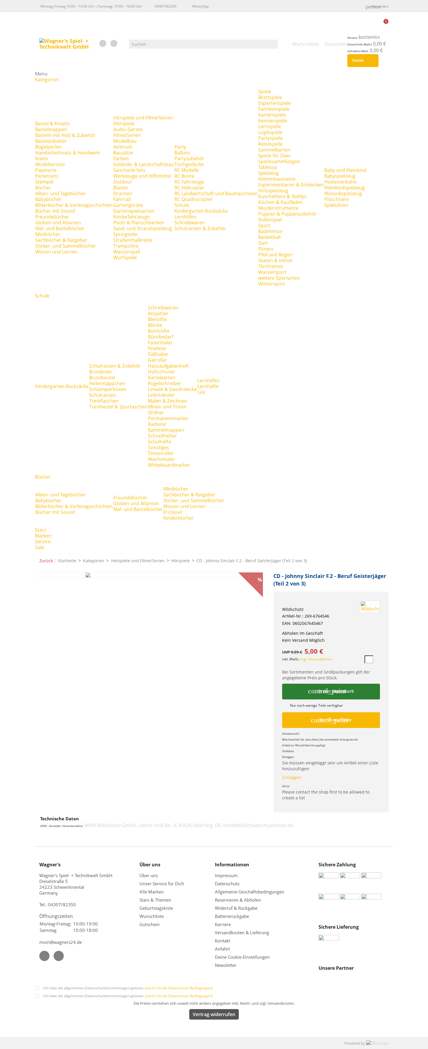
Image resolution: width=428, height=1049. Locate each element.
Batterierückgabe (232, 916)
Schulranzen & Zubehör (200, 228)
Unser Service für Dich (161, 883)
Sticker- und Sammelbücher (65, 246)
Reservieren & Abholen (238, 900)
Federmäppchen (107, 383)
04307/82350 (165, 6)
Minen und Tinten (167, 406)
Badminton (270, 231)
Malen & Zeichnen (167, 401)
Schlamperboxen (107, 389)
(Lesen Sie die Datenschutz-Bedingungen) (179, 987)
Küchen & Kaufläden (280, 202)
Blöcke (155, 325)
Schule (181, 205)
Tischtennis (270, 266)
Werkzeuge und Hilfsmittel (142, 176)
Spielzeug (268, 173)
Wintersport (271, 284)
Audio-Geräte (128, 129)
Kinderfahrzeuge (131, 217)
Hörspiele (124, 123)
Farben (121, 158)
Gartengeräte (128, 205)
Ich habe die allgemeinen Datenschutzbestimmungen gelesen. (128, 987)
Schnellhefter (162, 436)
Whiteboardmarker (169, 465)
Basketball (269, 237)
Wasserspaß (126, 251)
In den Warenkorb (331, 691)
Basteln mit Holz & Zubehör (65, 135)
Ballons (182, 152)
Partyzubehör (189, 158)
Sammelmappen (166, 430)
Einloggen (291, 777)
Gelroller (157, 360)
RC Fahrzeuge (189, 182)
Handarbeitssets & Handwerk (67, 152)
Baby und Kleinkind (345, 170)
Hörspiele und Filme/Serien (143, 117)
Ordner (156, 412)
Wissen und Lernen (56, 251)
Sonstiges (158, 447)
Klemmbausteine (277, 179)
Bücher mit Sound (55, 211)
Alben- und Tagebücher (60, 193)
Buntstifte (158, 331)
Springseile (125, 234)
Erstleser (173, 512)
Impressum (226, 875)
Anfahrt (222, 949)
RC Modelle (186, 170)
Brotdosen (100, 372)
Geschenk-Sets (129, 170)
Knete (41, 158)
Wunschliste (151, 916)
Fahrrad (122, 199)
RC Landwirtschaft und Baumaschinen (216, 193)
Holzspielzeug (273, 190)
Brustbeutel (102, 377)
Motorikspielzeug (343, 193)
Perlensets (47, 176)
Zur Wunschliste (331, 720)
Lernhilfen (185, 217)
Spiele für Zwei (274, 155)
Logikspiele (270, 132)
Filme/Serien (127, 135)
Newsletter (225, 965)
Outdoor (122, 182)
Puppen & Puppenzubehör (287, 214)
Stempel (44, 182)
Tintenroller (161, 453)
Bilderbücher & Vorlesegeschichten (74, 205)
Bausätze (123, 152)
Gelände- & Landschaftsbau (143, 164)
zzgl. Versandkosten (316, 659)
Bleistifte (157, 319)
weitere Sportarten (279, 278)
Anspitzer (158, 313)
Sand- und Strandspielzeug (142, 228)
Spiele (264, 91)
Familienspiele (273, 109)
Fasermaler (160, 342)
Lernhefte (208, 386)
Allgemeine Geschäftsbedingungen (249, 892)
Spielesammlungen (279, 161)
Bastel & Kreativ (52, 123)
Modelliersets (50, 164)
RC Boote (184, 176)
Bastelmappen (51, 129)
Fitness (266, 249)
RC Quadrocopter (193, 199)
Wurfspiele (125, 257)
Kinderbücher (178, 518)
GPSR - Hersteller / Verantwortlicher (61, 826)
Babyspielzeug (340, 176)
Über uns (149, 875)
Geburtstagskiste (156, 908)
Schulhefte (159, 441)
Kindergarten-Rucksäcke (201, 211)
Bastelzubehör (51, 141)
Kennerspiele (272, 120)
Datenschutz (227, 883)
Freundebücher (52, 217)
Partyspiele (270, 138)
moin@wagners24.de (60, 942)
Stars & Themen (155, 900)
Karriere (223, 924)
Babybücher (48, 199)
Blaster (121, 187)
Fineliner (157, 348)
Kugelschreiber (164, 383)
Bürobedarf (160, 337)
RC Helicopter (189, 187)
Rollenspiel (270, 219)
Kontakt (222, 941)
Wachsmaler (161, 459)
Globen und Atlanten (58, 222)
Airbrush (122, 147)
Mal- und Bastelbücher (60, 228)
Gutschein (149, 924)
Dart (263, 243)
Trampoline (125, 246)
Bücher (43, 187)
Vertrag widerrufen (214, 1014)
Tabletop (267, 167)
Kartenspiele (272, 115)
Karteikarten (161, 377)
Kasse (361, 60)
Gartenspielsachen (134, 211)
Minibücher (47, 234)
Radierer (157, 424)
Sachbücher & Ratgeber (61, 240)
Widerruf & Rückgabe (236, 908)
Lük (201, 392)
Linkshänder (161, 395)
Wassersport (272, 272)
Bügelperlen (48, 147)
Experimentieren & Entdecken (291, 184)
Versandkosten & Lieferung (242, 932)
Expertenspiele (274, 103)
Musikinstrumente (278, 208)
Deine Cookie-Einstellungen (242, 957)
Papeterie (45, 170)
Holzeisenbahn (340, 182)
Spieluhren (336, 205)
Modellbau (125, 141)
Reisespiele (270, 144)
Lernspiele (269, 126)
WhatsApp (200, 6)
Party (180, 147)
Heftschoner (161, 372)
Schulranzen (102, 395)
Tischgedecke (189, 164)
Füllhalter (158, 354)
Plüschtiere (336, 199)
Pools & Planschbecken (138, 222)
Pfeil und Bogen (275, 254)
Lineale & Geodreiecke (172, 389)
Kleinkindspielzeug (344, 187)
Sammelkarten (274, 150)
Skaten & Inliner (275, 260)
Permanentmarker (168, 418)
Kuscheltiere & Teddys (282, 196)
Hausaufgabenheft (168, 366)
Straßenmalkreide (133, 240)
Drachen (122, 193)
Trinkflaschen (104, 401)
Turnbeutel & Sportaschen (118, 406)
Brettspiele (270, 97)
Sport (264, 225)
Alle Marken (151, 892)
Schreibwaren (189, 222)
